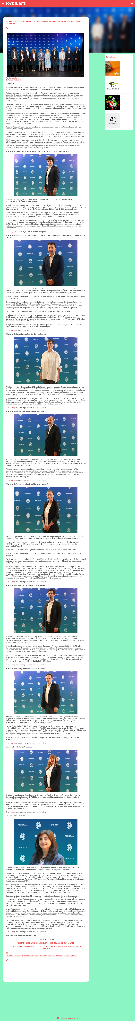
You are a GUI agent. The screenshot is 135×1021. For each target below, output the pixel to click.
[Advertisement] (46, 998)
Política (51, 955)
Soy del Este (13, 78)
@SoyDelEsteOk (15, 80)
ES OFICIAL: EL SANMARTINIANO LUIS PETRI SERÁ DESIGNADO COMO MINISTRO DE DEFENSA (46, 948)
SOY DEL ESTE (16, 3)
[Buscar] (132, 3)
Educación (34, 955)
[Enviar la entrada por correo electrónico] (7, 953)
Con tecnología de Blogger (68, 1018)
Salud (66, 955)
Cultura (17, 955)
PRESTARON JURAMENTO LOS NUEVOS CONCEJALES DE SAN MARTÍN (46, 943)
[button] (7, 28)
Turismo (73, 955)
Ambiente (10, 955)
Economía (25, 955)
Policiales (43, 955)
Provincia (59, 955)
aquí (12, 232)
